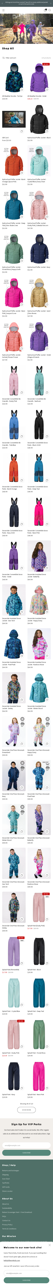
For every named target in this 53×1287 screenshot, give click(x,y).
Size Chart (6, 1178)
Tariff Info (5, 1183)
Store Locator (7, 1191)
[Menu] (3, 10)
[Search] (49, 10)
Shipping (5, 1174)
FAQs (4, 1216)
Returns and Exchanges (10, 1170)
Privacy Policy (7, 1224)
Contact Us (6, 1220)
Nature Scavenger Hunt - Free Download (17, 1212)
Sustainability (7, 1208)
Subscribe (27, 1280)
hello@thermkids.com (12, 1260)
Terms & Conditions (9, 1228)
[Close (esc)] (49, 1245)
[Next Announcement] (50, 3)
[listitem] (26, 3)
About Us (5, 1204)
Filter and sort (11, 58)
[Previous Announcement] (2, 3)
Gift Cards (5, 1187)
